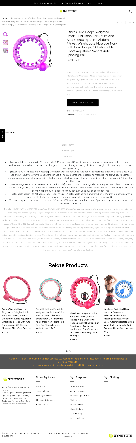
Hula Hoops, (84, 114)
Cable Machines (77, 386)
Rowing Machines (44, 395)
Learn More (97, 3)
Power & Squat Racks (80, 395)
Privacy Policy (54, 433)
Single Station (76, 409)
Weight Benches (77, 391)
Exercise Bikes (42, 391)
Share (2, 137)
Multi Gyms (75, 400)
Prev (122, 22)
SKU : (69, 111)
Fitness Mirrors (43, 404)
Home (4, 18)
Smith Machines (77, 418)
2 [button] (70, 351)
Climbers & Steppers (45, 400)
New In (93, 114)
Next (130, 22)
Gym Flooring (76, 413)
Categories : (72, 114)
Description (8, 132)
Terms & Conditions (70, 433)
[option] (5, 34)
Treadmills (40, 386)
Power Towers (76, 404)
